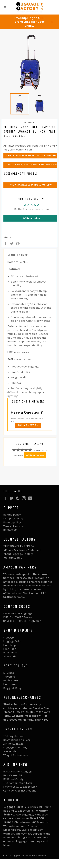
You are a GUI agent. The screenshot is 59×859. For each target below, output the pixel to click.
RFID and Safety (13, 779)
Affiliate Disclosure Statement (22, 550)
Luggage (8, 637)
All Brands (9, 656)
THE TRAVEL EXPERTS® (18, 546)
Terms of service (13, 526)
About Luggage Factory (18, 553)
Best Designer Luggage (17, 771)
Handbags (10, 645)
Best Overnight (12, 775)
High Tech (9, 648)
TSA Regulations (13, 736)
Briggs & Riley (12, 688)
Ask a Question (28, 425)
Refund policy (12, 514)
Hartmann (10, 684)
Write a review (35, 455)
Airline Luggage (13, 743)
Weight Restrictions (15, 755)
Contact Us (10, 529)
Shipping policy (13, 518)
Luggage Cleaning (15, 747)
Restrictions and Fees (16, 739)
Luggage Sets (11, 641)
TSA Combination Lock (17, 782)
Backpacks (10, 652)
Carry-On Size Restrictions (19, 790)
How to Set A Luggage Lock (20, 786)
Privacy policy (12, 522)
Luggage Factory (20, 855)
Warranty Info (12, 557)
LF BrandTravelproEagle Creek (10, 676)
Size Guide (10, 751)
